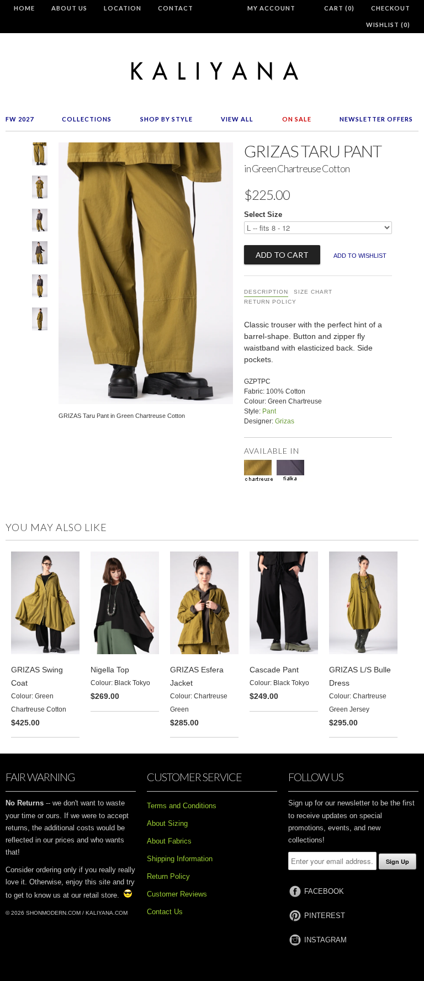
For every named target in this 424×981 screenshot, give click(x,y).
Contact (175, 8)
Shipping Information (180, 859)
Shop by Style (166, 119)
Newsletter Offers (376, 119)
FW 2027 (20, 119)
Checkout (390, 8)
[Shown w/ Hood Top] (39, 255)
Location (122, 8)
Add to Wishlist (359, 255)
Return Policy (270, 302)
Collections (87, 119)
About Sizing (167, 823)
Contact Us (165, 912)
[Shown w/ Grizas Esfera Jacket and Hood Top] (39, 189)
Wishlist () (388, 24)
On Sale (296, 119)
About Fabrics (169, 841)
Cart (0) (339, 8)
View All (237, 119)
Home (24, 8)
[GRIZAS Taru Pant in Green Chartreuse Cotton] (39, 156)
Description (266, 292)
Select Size (263, 214)
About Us (69, 8)
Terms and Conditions (181, 806)
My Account (271, 8)
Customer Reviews (177, 894)
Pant (269, 411)
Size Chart (313, 292)
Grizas (284, 421)
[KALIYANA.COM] (212, 71)
